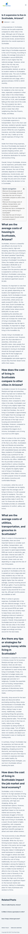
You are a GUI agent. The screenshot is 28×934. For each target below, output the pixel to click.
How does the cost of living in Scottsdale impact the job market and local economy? (13, 217)
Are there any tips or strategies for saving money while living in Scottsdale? (13, 211)
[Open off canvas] (25, 5)
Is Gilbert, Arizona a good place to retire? (13, 911)
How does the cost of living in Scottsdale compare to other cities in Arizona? (13, 198)
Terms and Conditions (16, 927)
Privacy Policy (5, 927)
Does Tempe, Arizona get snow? (11, 918)
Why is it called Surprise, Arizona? (11, 905)
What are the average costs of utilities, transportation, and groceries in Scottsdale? (12, 204)
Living (12, 22)
